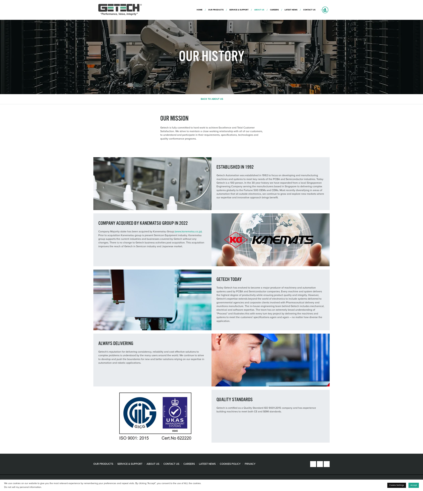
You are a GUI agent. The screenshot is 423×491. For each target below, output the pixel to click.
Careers (189, 464)
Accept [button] (413, 485)
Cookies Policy (230, 464)
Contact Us (171, 464)
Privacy (250, 464)
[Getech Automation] (120, 10)
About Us (153, 464)
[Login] (324, 10)
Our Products (103, 464)
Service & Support (129, 464)
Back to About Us (212, 99)
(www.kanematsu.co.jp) (188, 231)
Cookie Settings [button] (396, 485)
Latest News (207, 464)
